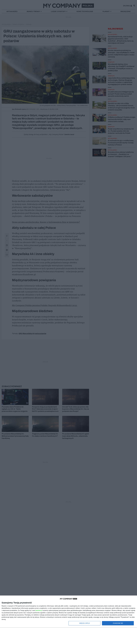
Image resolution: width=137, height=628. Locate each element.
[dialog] (68, 612)
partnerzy (39, 610)
